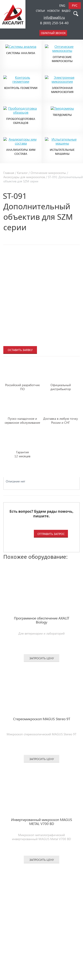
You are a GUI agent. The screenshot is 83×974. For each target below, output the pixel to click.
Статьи (40, 10)
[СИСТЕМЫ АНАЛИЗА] (21, 43)
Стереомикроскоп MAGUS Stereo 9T (41, 719)
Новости (53, 10)
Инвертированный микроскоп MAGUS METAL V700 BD (41, 822)
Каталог (22, 173)
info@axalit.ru (54, 18)
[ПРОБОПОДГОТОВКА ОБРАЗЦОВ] (21, 104)
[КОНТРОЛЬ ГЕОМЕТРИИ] (21, 74)
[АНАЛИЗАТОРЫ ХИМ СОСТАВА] (21, 135)
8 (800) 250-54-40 (54, 22)
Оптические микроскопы (48, 173)
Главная (8, 173)
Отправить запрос (51, 534)
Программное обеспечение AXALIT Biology (41, 620)
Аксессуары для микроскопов (24, 177)
